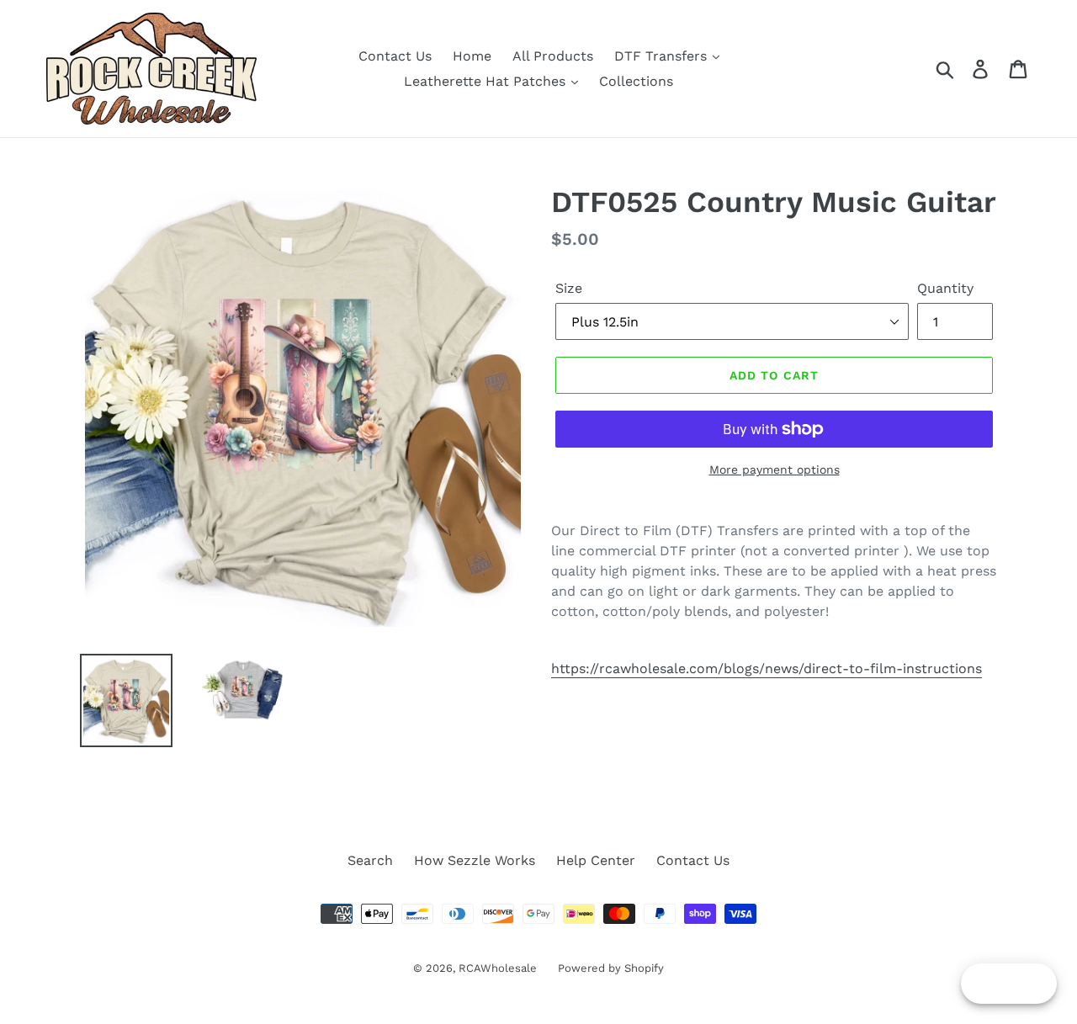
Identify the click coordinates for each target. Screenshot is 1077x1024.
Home (472, 56)
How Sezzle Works (474, 860)
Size (568, 288)
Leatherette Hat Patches (487, 81)
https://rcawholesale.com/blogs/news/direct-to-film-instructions (766, 668)
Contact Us (395, 56)
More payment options (774, 469)
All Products (552, 56)
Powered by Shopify (611, 968)
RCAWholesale (498, 968)
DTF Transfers (662, 56)
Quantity (945, 288)
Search (370, 860)
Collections (636, 81)
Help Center (595, 860)
